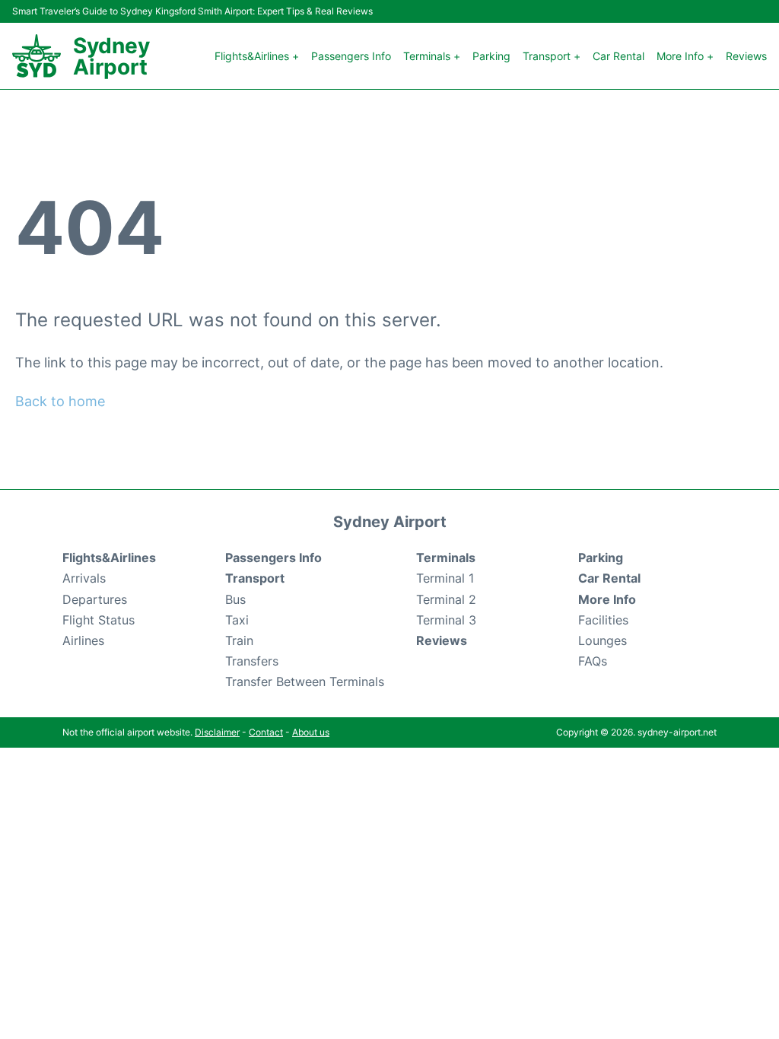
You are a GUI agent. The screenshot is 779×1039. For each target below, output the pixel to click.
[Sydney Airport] (36, 56)
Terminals (445, 557)
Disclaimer (217, 732)
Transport (255, 578)
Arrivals (84, 578)
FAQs (592, 661)
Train (239, 640)
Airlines (83, 640)
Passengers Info (351, 55)
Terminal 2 (446, 599)
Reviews (746, 55)
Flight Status (98, 620)
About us (310, 732)
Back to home (60, 401)
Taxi (237, 620)
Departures (94, 599)
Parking (491, 55)
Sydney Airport (111, 56)
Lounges (602, 640)
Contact (266, 732)
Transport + (551, 55)
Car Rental (618, 55)
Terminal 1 (445, 578)
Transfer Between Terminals (304, 681)
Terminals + (431, 55)
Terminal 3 (446, 620)
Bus (235, 599)
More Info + (685, 55)
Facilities (603, 620)
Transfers (251, 661)
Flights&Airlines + (257, 55)
